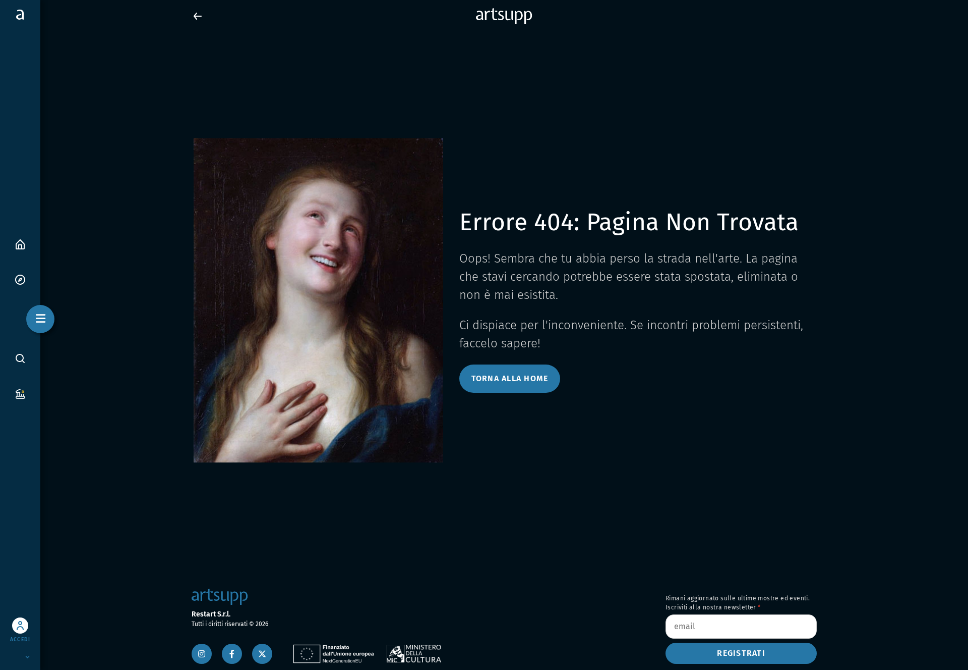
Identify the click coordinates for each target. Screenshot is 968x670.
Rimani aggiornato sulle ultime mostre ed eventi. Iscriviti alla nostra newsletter (738, 603)
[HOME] (20, 243)
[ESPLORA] (20, 279)
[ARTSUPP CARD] (20, 393)
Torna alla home (510, 378)
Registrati (741, 653)
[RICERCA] (20, 358)
